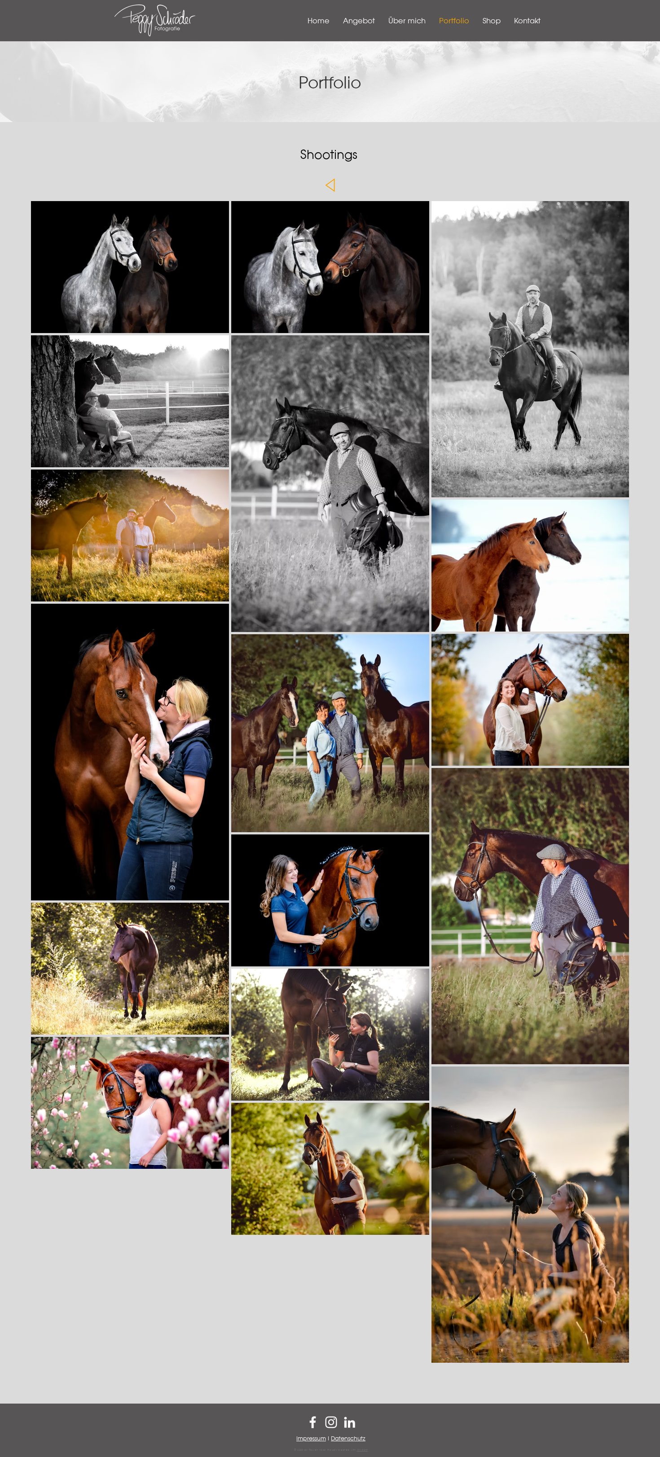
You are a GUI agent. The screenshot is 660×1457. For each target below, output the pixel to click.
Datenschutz (348, 1437)
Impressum (311, 1437)
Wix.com (362, 1450)
